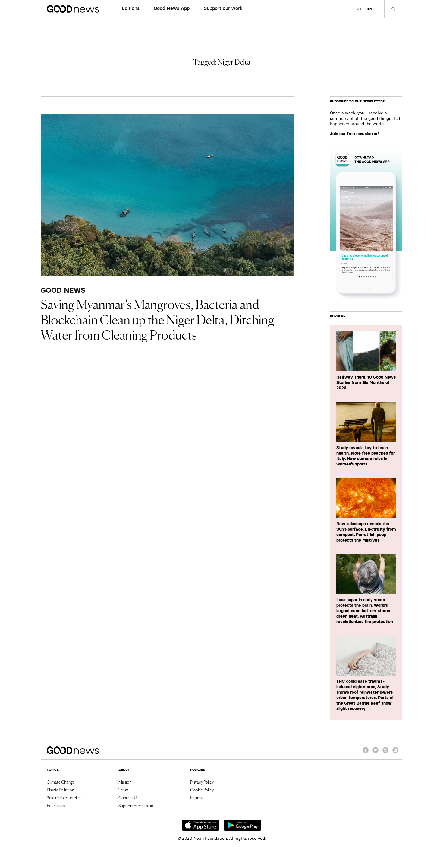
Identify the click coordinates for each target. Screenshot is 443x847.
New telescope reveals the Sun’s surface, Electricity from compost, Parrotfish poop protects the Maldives (366, 532)
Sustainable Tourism (64, 797)
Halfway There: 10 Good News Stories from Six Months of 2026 (366, 382)
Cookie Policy (202, 790)
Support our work (223, 8)
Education (56, 805)
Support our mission (135, 805)
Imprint (196, 797)
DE (359, 9)
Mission (124, 782)
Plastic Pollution (60, 790)
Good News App (172, 8)
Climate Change (61, 782)
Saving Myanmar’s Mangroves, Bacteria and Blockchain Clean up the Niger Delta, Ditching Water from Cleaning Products (157, 319)
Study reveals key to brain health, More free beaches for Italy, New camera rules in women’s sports (365, 456)
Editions (131, 8)
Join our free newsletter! (354, 133)
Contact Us (128, 797)
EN (369, 9)
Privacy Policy (202, 782)
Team (123, 790)
